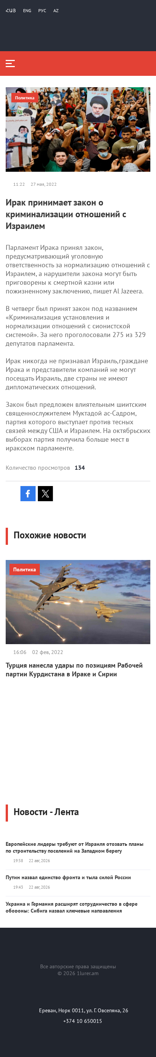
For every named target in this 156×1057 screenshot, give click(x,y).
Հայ (11, 10)
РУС (42, 10)
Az (56, 10)
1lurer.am (87, 973)
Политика (24, 97)
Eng (27, 10)
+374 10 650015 (82, 1021)
